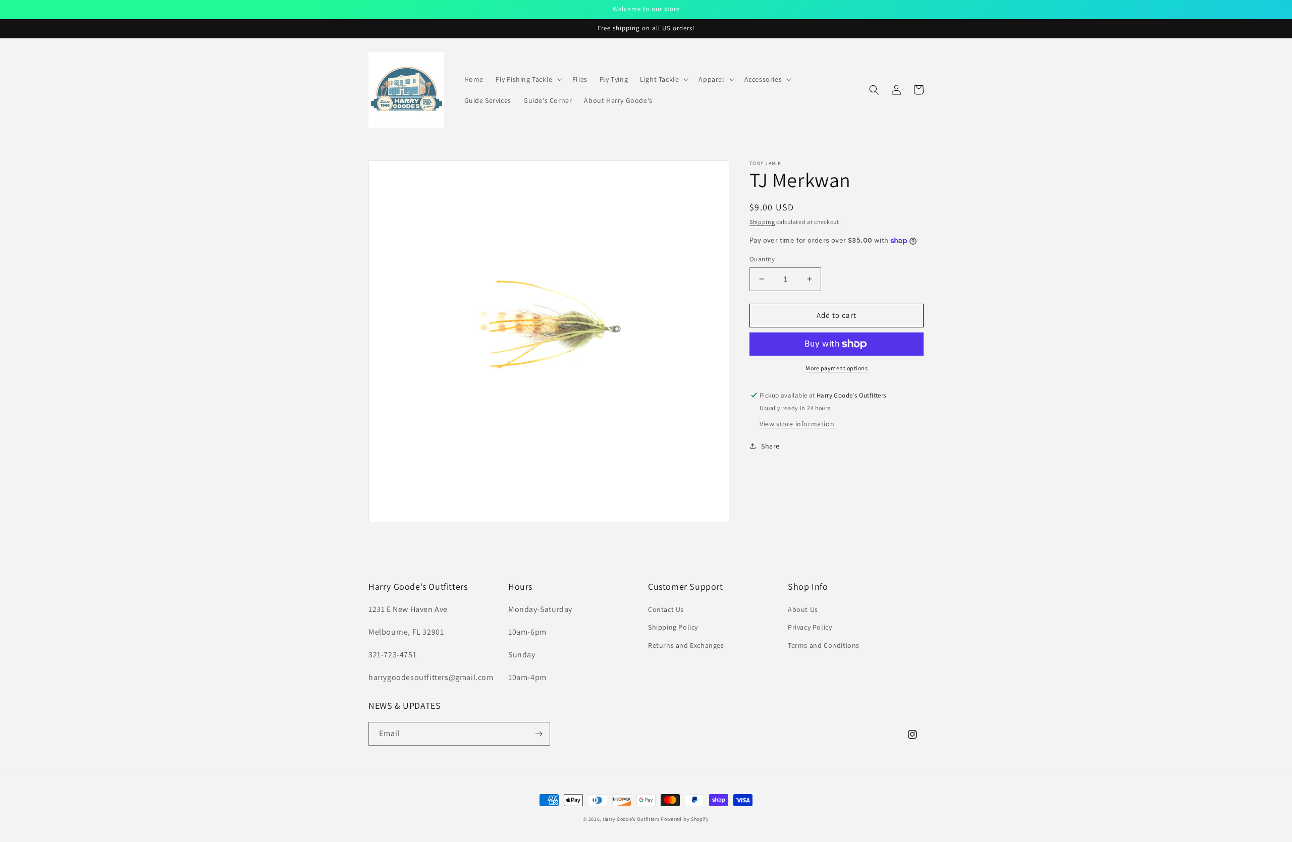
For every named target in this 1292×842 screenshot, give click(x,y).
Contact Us (666, 609)
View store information (797, 423)
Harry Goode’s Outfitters (631, 819)
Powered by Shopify (685, 819)
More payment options (836, 368)
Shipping (762, 222)
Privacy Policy (810, 627)
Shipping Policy (673, 627)
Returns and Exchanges (686, 645)
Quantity (762, 259)
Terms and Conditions (823, 645)
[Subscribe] (538, 734)
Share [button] (770, 446)
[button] (528, 79)
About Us (803, 609)
